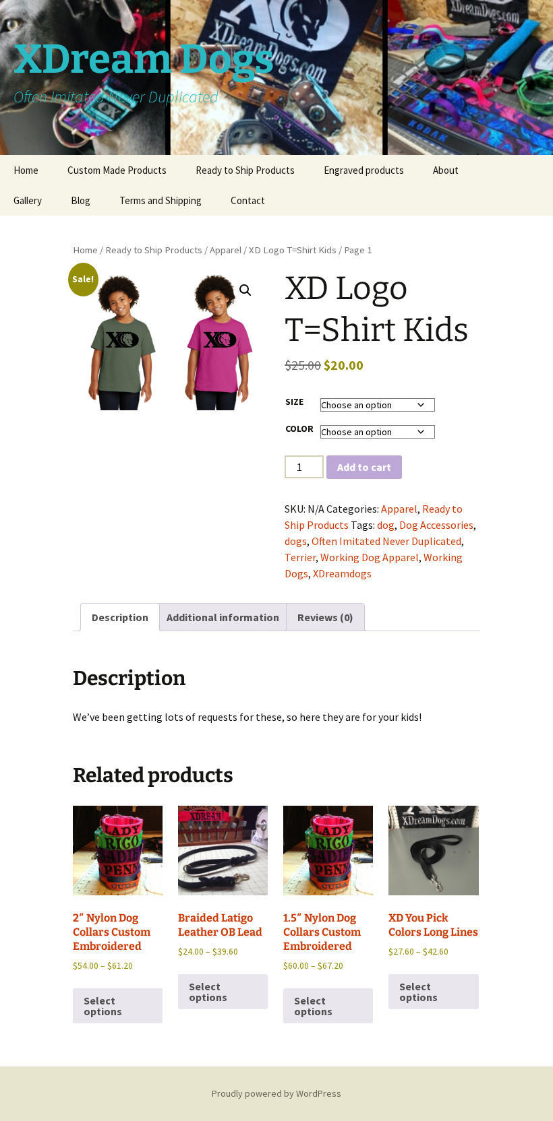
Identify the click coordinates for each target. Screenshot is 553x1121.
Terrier (300, 557)
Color (299, 428)
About (446, 170)
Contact (248, 200)
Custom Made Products (117, 170)
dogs (296, 541)
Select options (103, 1006)
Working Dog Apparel (369, 557)
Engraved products (364, 170)
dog (386, 525)
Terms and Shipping (160, 200)
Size (294, 401)
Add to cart (364, 467)
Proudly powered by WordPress (276, 1093)
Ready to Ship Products (245, 170)
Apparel (225, 250)
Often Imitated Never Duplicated (386, 541)
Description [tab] (120, 617)
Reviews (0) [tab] (325, 617)
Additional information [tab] (223, 617)
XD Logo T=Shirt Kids (293, 250)
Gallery (27, 200)
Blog (80, 200)
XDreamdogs (342, 573)
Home (25, 170)
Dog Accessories (436, 525)
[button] (245, 290)
